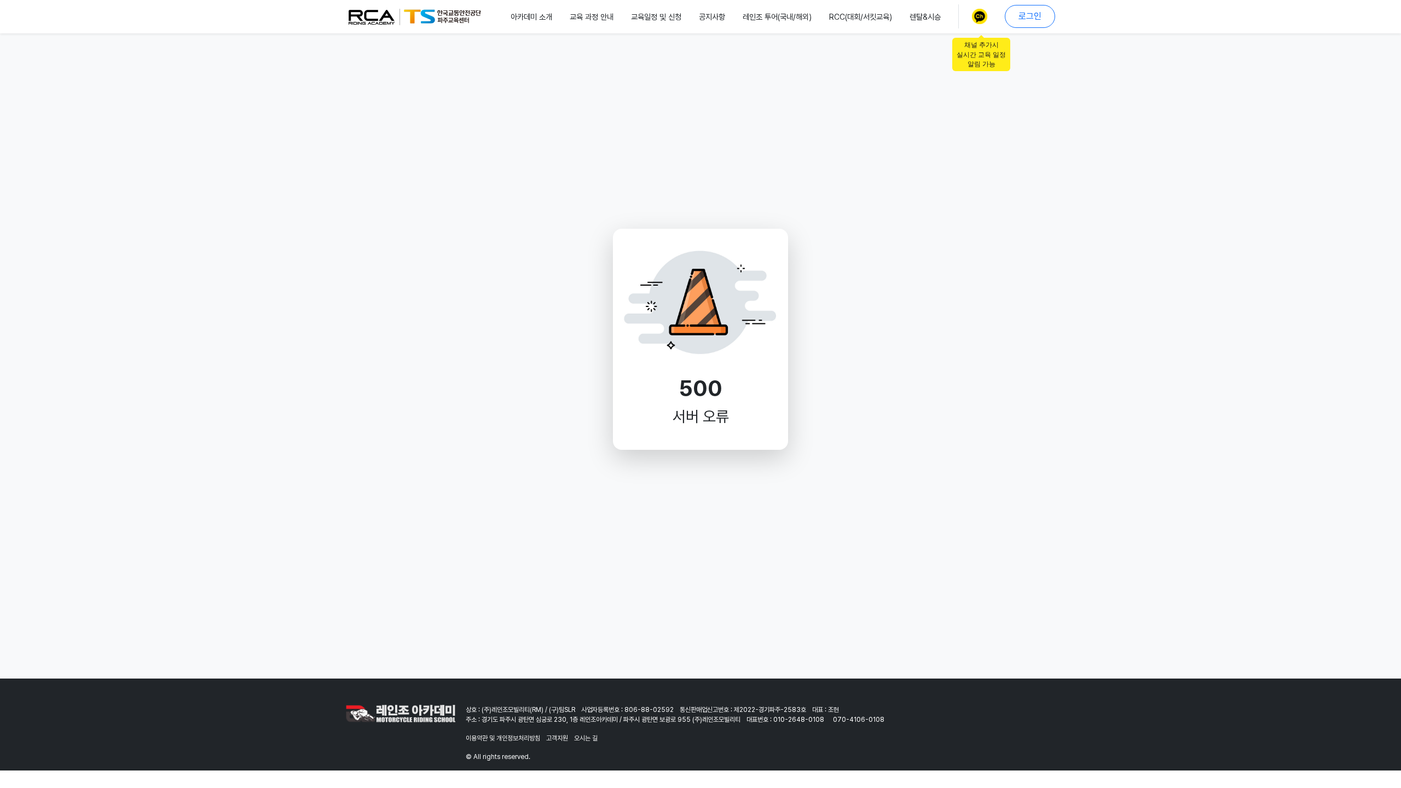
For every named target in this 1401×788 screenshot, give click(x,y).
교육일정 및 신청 (656, 16)
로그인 (1029, 16)
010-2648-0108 (798, 719)
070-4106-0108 (858, 719)
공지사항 (712, 16)
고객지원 (557, 738)
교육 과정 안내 (591, 16)
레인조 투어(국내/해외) (777, 16)
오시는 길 (586, 738)
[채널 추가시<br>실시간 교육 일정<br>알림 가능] (982, 16)
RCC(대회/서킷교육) (860, 16)
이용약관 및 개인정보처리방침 (503, 738)
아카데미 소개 (531, 16)
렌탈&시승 (925, 16)
